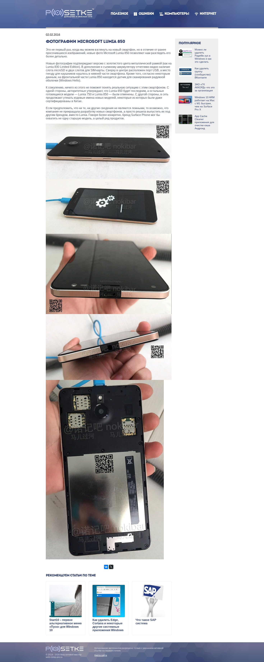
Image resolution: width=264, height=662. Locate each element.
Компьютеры (177, 14)
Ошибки (146, 14)
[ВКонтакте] (106, 567)
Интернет (208, 14)
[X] (111, 567)
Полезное (119, 14)
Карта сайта (100, 655)
